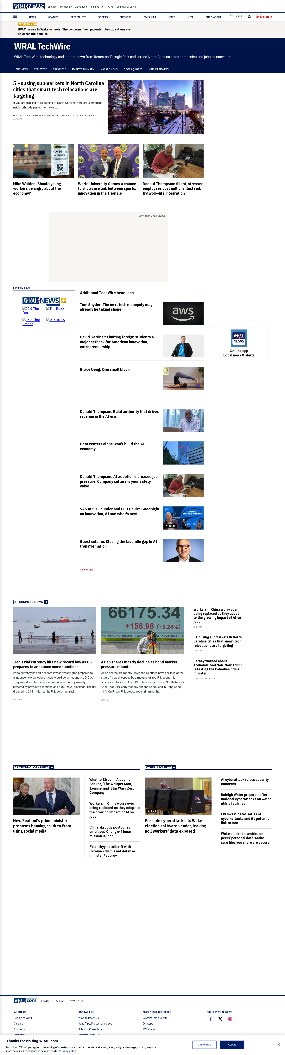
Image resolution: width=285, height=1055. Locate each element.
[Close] (279, 1044)
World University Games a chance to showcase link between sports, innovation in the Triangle (107, 188)
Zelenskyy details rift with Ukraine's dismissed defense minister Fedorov (112, 851)
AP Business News (28, 602)
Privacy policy (68, 1051)
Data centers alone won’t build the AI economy (112, 446)
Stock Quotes (133, 69)
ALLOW (232, 1044)
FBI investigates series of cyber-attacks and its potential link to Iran (245, 818)
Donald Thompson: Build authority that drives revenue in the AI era (119, 414)
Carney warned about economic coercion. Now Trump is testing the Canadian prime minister (218, 667)
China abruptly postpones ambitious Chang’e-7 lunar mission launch (110, 831)
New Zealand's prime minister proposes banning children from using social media (42, 826)
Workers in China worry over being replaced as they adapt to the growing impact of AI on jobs (217, 615)
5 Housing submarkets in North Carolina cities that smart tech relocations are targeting (58, 89)
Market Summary (83, 69)
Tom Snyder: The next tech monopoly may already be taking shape (116, 307)
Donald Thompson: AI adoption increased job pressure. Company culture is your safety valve (119, 481)
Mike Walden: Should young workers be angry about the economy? (37, 188)
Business (22, 69)
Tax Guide (59, 69)
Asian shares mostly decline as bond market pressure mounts (139, 664)
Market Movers (159, 69)
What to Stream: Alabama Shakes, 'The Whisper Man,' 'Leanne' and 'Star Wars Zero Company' (112, 786)
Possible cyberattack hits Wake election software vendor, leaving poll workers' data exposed (175, 826)
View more (86, 569)
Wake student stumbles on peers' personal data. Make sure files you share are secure (245, 838)
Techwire (40, 69)
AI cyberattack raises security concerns (245, 782)
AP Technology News (31, 767)
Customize (204, 1044)
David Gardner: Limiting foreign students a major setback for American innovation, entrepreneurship (117, 341)
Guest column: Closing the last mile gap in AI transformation (118, 544)
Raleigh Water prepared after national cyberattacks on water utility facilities (246, 799)
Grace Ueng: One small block (105, 369)
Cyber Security (158, 767)
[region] (142, 1045)
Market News (109, 69)
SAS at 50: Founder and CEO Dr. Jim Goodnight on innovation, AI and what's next (120, 511)
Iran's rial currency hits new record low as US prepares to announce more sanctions (52, 664)
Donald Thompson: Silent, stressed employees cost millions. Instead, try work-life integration (173, 188)
